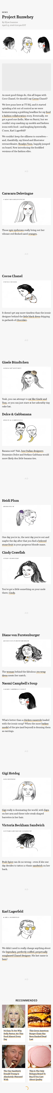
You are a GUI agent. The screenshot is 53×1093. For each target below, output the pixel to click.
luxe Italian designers (32, 450)
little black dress (31, 316)
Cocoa (35, 98)
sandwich (38, 865)
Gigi (4, 809)
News (5, 12)
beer (4, 959)
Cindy (12, 592)
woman (10, 671)
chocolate (22, 320)
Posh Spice (7, 861)
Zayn (46, 809)
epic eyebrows (16, 230)
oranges (32, 233)
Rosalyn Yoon (25, 143)
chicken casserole (33, 719)
